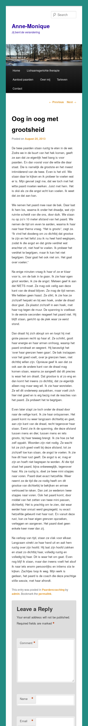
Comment (27, 643)
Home (16, 70)
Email (26, 721)
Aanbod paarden (23, 79)
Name (26, 698)
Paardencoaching (53, 590)
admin (16, 594)
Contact (17, 88)
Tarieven (62, 79)
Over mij (45, 79)
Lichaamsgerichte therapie (43, 70)
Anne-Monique (31, 26)
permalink (45, 594)
